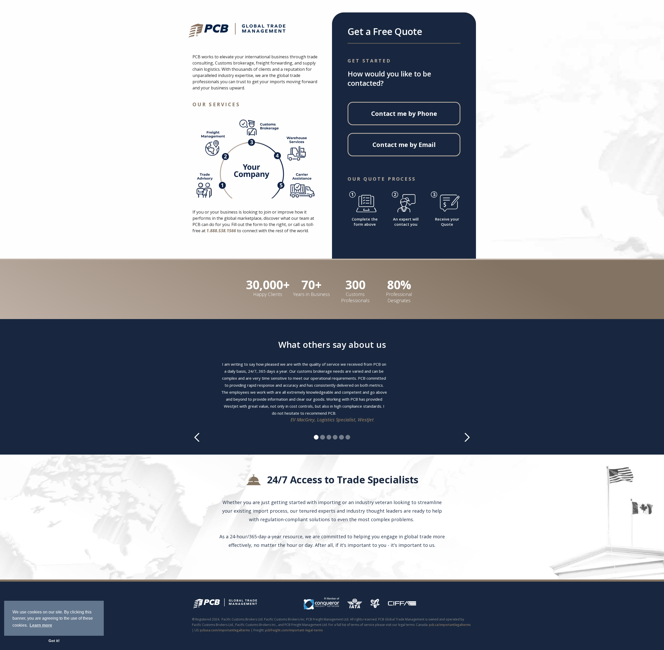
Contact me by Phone (404, 113)
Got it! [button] (54, 641)
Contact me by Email (404, 144)
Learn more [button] (41, 625)
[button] (202, 399)
